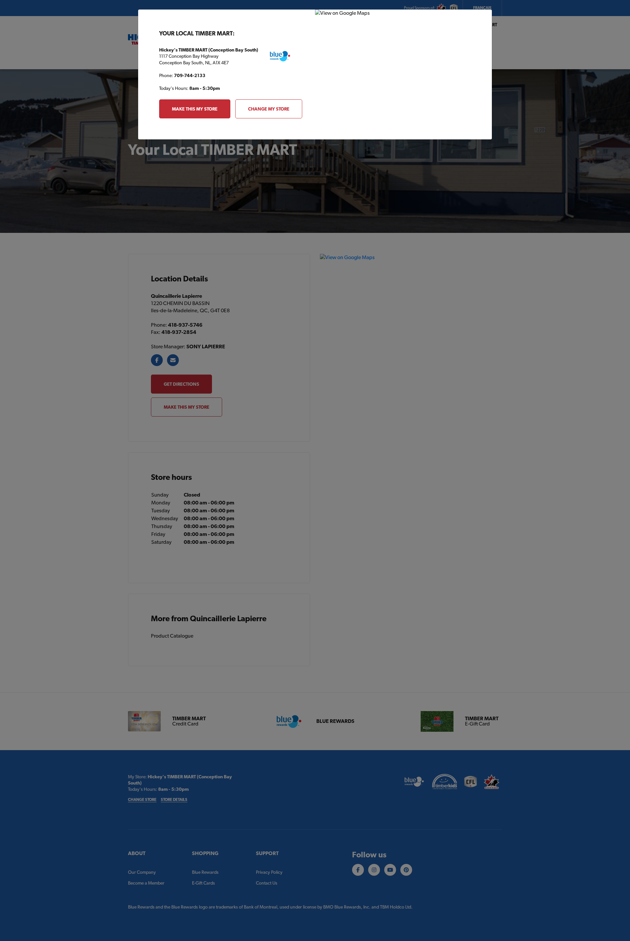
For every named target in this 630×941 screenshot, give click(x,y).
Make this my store (195, 109)
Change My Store (268, 109)
